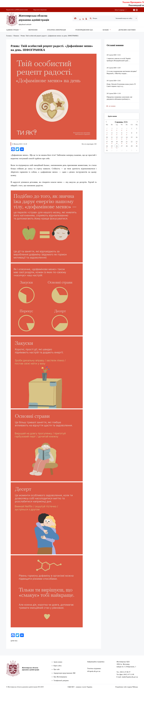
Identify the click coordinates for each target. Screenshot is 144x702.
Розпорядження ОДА (84, 30)
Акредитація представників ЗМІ (64, 673)
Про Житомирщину (60, 677)
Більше (106, 30)
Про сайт (57, 669)
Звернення (32, 30)
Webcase (135, 687)
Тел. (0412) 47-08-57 (123, 672)
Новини (16, 36)
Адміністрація (12, 30)
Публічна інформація (56, 30)
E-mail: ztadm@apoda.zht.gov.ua (127, 677)
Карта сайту (58, 666)
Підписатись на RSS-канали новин (17, 10)
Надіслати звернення (40, 10)
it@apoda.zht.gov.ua (93, 671)
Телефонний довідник (61, 680)
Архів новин (112, 116)
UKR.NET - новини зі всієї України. (80, 687)
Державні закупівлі (127, 30)
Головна (9, 36)
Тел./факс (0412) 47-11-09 (125, 674)
